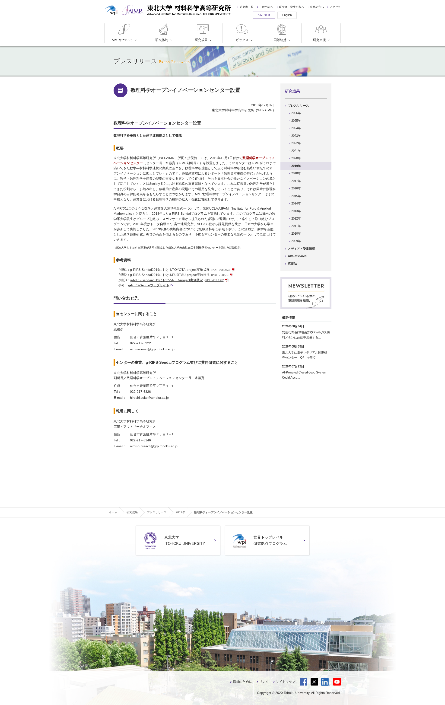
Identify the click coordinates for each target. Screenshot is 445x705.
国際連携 (279, 40)
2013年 (296, 211)
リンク (264, 681)
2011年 (296, 226)
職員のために (242, 681)
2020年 (296, 158)
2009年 (296, 241)
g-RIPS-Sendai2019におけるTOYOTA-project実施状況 (180, 269)
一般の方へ (266, 7)
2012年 (296, 218)
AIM (297, 256)
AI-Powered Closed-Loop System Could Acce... (304, 375)
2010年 (296, 233)
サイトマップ (285, 681)
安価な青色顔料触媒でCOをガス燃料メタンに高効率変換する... (306, 335)
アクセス (335, 7)
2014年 (296, 203)
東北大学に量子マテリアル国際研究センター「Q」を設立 (304, 355)
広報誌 (292, 263)
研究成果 (201, 40)
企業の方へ (317, 7)
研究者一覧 (247, 7)
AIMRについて (122, 40)
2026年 (296, 113)
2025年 (296, 120)
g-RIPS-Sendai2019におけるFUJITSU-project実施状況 (179, 275)
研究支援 (319, 40)
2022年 (296, 143)
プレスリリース (298, 105)
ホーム (113, 512)
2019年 (296, 166)
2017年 (296, 181)
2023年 (296, 135)
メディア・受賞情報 (301, 248)
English (287, 15)
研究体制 (161, 40)
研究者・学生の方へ (291, 7)
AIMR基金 (264, 15)
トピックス (240, 40)
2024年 (296, 128)
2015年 (296, 196)
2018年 (296, 173)
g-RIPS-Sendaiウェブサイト (148, 285)
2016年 (296, 188)
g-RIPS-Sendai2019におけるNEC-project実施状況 (177, 280)
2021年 (296, 151)
